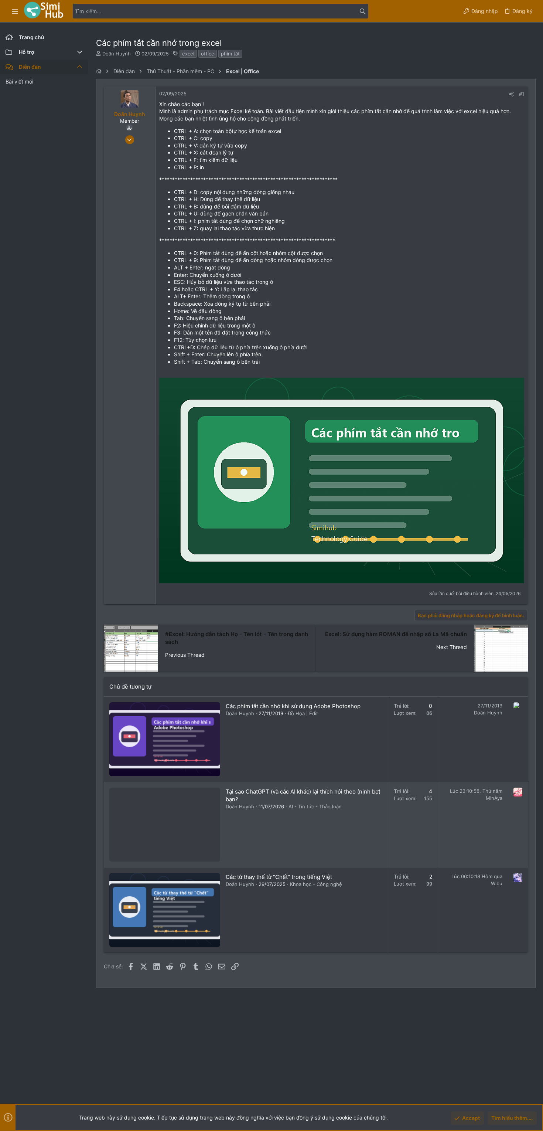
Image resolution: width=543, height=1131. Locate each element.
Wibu (496, 883)
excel (188, 54)
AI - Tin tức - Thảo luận (315, 806)
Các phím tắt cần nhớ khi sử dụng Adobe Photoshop (293, 706)
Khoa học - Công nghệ (316, 884)
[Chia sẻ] (511, 94)
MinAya (494, 798)
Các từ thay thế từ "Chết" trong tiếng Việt (279, 876)
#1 (521, 94)
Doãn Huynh (116, 54)
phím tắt (230, 54)
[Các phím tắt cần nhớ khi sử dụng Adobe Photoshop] (164, 739)
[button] (14, 11)
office (207, 54)
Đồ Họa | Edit (303, 713)
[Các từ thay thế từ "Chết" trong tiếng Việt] (164, 910)
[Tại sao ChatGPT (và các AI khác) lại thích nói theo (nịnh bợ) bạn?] (164, 825)
